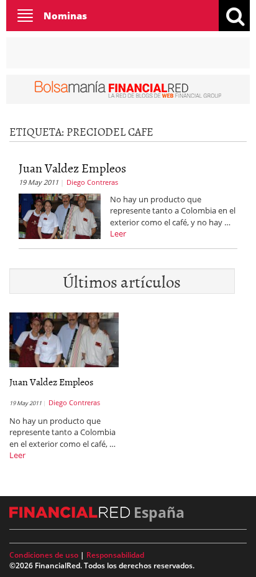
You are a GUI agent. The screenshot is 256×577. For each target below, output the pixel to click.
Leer (118, 233)
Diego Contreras (92, 182)
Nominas (65, 15)
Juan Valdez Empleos (72, 167)
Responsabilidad (115, 555)
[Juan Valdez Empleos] (60, 215)
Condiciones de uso (43, 555)
